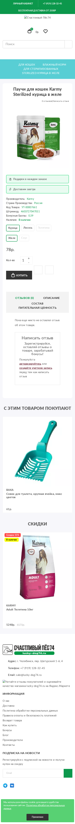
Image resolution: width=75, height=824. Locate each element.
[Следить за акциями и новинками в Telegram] (5, 787)
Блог (6, 735)
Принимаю (37, 817)
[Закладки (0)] (45, 32)
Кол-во (10, 260)
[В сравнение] (49, 270)
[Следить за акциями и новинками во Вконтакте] (12, 787)
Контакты (9, 745)
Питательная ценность (37, 307)
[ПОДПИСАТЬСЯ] (68, 773)
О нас (6, 701)
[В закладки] (38, 270)
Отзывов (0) (24, 298)
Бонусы (7, 730)
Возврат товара (12, 720)
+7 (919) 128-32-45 (52, 4)
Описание (51, 298)
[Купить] (7, 421)
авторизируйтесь (30, 364)
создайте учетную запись (35, 368)
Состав (37, 303)
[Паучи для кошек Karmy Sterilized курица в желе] (37, 136)
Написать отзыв (61, 101)
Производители (13, 740)
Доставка (8, 706)
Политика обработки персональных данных (30, 710)
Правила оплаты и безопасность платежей (30, 715)
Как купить (10, 725)
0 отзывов (47, 101)
